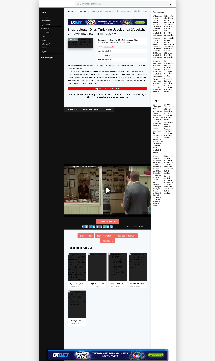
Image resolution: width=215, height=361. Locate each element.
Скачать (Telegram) (126, 236)
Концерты (45, 28)
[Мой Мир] (90, 226)
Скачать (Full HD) (104, 236)
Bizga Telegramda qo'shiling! (110, 88)
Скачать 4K (108, 241)
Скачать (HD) (86, 236)
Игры (43, 36)
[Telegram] (111, 226)
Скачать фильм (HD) (107, 221)
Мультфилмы (46, 24)
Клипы (43, 40)
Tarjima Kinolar (109, 47)
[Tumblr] (97, 226)
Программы (45, 32)
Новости (44, 48)
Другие (44, 52)
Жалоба (144, 227)
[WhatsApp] (104, 226)
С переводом (46, 21)
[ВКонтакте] (83, 226)
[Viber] (100, 226)
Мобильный (45, 44)
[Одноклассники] (86, 226)
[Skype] (107, 226)
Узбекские (45, 17)
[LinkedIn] (93, 226)
